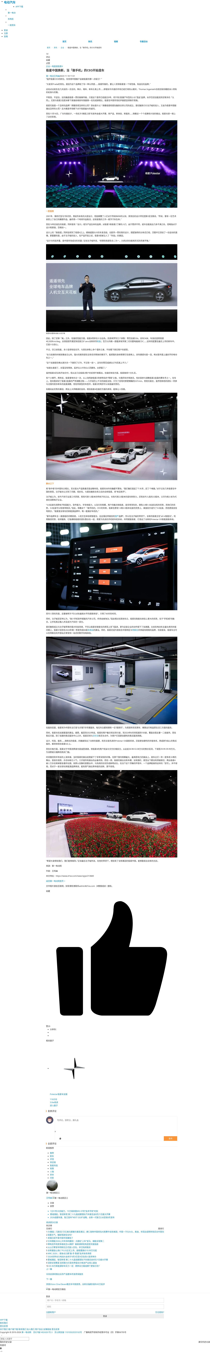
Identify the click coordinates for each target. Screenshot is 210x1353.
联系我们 (4, 1323)
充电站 (90, 630)
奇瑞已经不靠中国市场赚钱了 (60, 1238)
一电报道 (54, 66)
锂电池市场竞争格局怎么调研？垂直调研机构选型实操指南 (73, 1244)
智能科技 (54, 1165)
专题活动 (144, 41)
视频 (116, 41)
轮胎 (99, 341)
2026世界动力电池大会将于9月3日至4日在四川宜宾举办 (72, 1256)
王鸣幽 (53, 76)
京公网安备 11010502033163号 (68, 1332)
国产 (117, 516)
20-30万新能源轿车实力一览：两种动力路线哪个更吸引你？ (75, 1266)
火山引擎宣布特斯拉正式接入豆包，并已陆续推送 (69, 1247)
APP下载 (19, 6)
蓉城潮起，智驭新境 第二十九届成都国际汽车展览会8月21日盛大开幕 (78, 1259)
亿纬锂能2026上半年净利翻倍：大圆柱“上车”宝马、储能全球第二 (76, 1241)
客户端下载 (13, 1329)
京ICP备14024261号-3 (42, 1332)
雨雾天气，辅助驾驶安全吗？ (60, 1235)
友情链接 (47, 1329)
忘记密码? (159, 1312)
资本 (52, 1174)
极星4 (60, 66)
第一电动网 (26, 1332)
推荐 (52, 1153)
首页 (64, 41)
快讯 (90, 41)
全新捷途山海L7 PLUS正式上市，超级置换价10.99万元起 (72, 1250)
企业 (62, 47)
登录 (105, 1316)
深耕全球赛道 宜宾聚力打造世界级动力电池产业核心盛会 (72, 1262)
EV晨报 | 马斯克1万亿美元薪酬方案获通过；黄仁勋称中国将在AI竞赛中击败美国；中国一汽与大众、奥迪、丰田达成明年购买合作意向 (106, 1231)
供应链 (53, 1162)
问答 (52, 1178)
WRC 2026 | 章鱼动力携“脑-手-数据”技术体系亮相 (69, 1253)
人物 (52, 1171)
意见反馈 (4, 1326)
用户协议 (39, 1329)
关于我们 (4, 1329)
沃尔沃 (96, 735)
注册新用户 (51, 1312)
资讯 (55, 47)
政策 (52, 1168)
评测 (52, 1159)
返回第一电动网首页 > (55, 881)
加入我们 (31, 1329)
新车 (52, 1156)
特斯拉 (135, 630)
